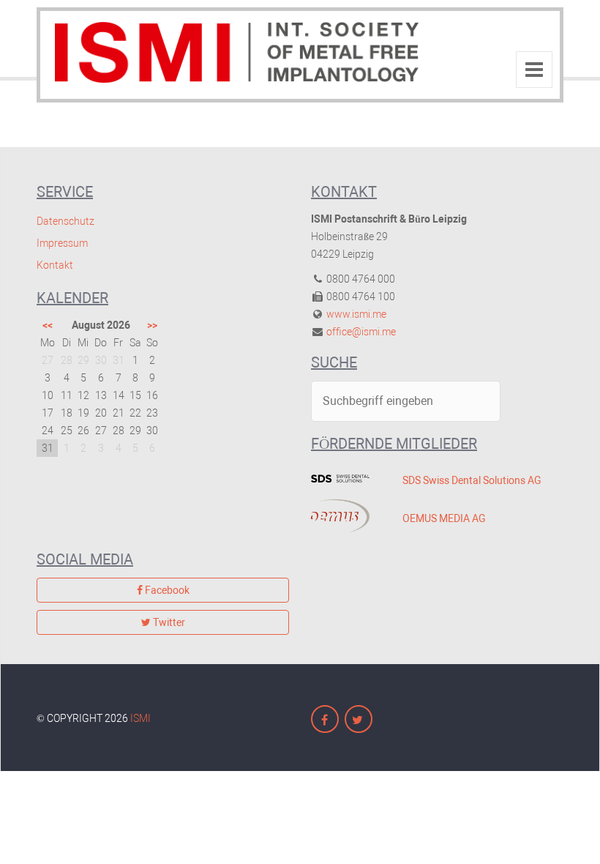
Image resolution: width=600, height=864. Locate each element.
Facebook (166, 590)
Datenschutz (65, 221)
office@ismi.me (361, 332)
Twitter (168, 622)
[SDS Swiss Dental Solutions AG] (345, 478)
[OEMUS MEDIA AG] (345, 515)
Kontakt (55, 265)
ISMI (140, 718)
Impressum (62, 243)
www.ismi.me (356, 314)
